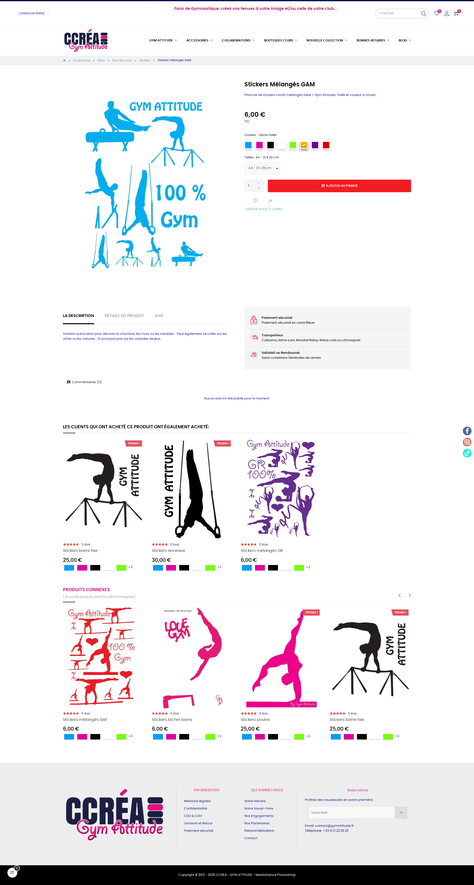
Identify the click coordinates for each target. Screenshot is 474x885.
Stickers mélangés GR (262, 551)
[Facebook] (467, 431)
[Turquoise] (248, 145)
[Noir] (271, 145)
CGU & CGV (193, 816)
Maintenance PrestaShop (276, 875)
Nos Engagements (259, 816)
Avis (159, 316)
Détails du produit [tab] (124, 316)
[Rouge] (326, 145)
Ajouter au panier (341, 186)
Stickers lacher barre (172, 720)
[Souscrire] (401, 813)
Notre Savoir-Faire (258, 808)
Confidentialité (195, 808)
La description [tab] (78, 316)
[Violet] (315, 145)
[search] (424, 14)
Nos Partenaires (257, 823)
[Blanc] (282, 145)
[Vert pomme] (293, 145)
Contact (250, 838)
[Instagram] (467, 442)
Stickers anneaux (168, 551)
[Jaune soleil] (304, 145)
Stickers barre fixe (80, 551)
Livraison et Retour (198, 823)
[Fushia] (259, 145)
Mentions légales (197, 801)
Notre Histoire (255, 801)
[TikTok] (467, 453)
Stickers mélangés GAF (85, 720)
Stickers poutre (255, 720)
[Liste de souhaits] (255, 200)
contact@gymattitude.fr (334, 826)
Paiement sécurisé (198, 830)
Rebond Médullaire (259, 830)
